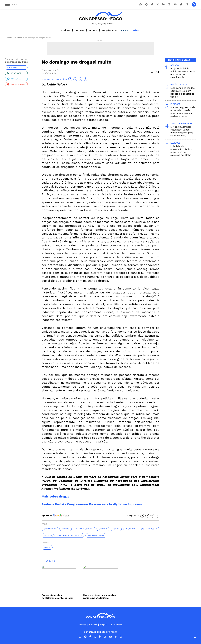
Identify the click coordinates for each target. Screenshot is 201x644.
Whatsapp (16, 73)
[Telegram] (146, 4)
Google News (18, 84)
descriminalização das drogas (141, 529)
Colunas (79, 30)
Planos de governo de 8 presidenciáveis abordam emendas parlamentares (182, 112)
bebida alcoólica (84, 529)
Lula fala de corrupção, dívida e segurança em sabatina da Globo (181, 150)
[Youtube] (175, 4)
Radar (124, 30)
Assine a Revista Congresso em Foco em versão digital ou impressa (92, 504)
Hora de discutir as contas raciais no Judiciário (99, 596)
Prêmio (136, 30)
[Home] (100, 16)
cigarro (103, 529)
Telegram (16, 79)
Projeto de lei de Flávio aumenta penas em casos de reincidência (183, 73)
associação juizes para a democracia (63, 535)
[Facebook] (152, 4)
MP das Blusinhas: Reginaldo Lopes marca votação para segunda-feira (181, 131)
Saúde (47, 547)
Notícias (65, 30)
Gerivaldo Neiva (96, 535)
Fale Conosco (116, 625)
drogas (65, 529)
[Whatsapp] (140, 4)
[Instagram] (169, 4)
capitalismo (50, 529)
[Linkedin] (163, 4)
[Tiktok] (181, 4)
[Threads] (187, 4)
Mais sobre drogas (55, 496)
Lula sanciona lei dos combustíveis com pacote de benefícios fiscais (182, 92)
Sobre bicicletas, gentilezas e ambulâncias (57, 596)
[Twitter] (157, 4)
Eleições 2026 (109, 30)
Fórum (116, 529)
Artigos (93, 30)
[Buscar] (194, 4)
